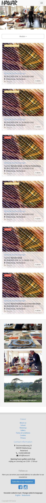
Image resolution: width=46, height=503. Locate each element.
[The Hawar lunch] (23, 363)
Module (22, 36)
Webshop (23, 428)
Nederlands (26, 495)
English (18, 495)
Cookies (23, 435)
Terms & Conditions (23, 433)
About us (23, 423)
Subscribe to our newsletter (22, 481)
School (23, 425)
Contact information (23, 441)
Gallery (23, 430)
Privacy (23, 438)
